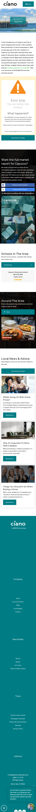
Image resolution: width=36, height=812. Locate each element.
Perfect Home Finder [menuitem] (18, 715)
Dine (8, 312)
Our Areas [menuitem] (18, 665)
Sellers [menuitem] (18, 662)
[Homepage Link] (18, 524)
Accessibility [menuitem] (18, 608)
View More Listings (18, 138)
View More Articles (18, 371)
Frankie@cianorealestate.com (18, 775)
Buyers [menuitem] (18, 658)
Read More (10, 415)
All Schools (8, 265)
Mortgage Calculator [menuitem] (18, 719)
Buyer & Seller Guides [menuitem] (18, 668)
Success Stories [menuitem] (18, 602)
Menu (29, 4)
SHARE (31, 318)
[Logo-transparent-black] (10, 4)
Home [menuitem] (18, 598)
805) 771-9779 (18, 777)
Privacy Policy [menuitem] (18, 729)
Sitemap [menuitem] (18, 725)
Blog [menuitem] (18, 605)
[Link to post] (18, 384)
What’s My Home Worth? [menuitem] (18, 722)
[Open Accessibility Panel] (4, 808)
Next (33, 329)
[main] (18, 262)
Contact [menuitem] (18, 612)
